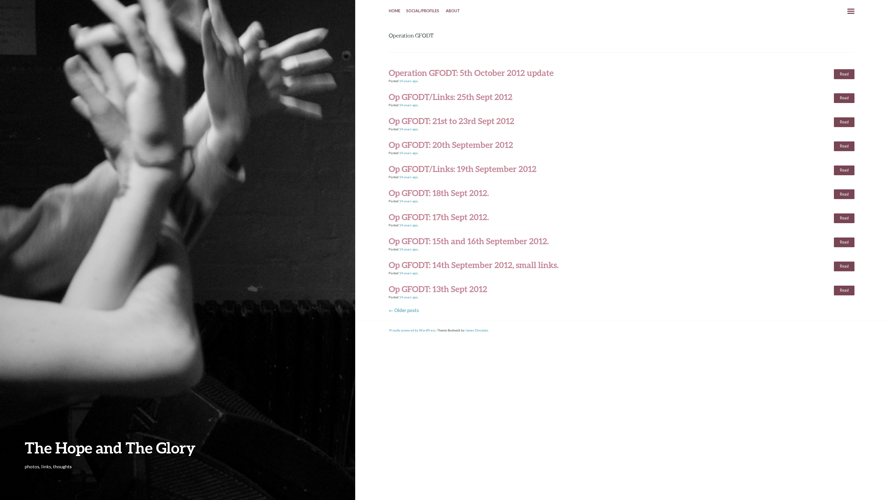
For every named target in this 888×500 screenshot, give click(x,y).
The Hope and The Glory (110, 447)
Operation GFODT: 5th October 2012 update (471, 73)
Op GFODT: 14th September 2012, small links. (473, 265)
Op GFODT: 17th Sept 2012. (439, 217)
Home (394, 11)
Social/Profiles (422, 11)
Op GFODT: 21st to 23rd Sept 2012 (451, 121)
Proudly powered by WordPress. (412, 330)
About (453, 11)
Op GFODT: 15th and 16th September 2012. (469, 241)
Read (844, 74)
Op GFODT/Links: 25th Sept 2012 (450, 97)
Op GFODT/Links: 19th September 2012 (462, 169)
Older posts (404, 310)
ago (408, 81)
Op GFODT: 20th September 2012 (451, 145)
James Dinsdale (476, 330)
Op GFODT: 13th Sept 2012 (438, 289)
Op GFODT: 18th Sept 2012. (439, 193)
